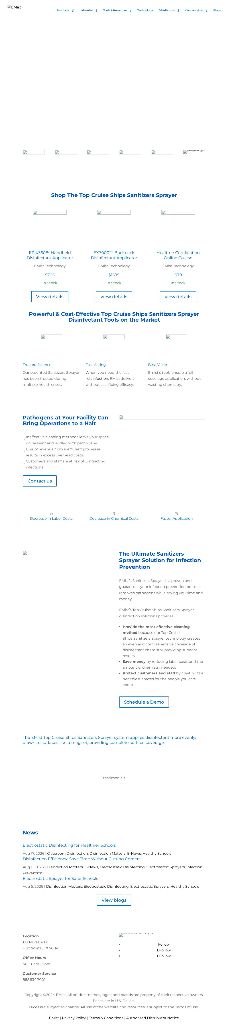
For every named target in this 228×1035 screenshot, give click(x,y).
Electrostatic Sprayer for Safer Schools (60, 878)
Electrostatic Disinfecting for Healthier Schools (69, 845)
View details (49, 296)
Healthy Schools (156, 853)
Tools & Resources (115, 10)
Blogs (217, 10)
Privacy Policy (74, 1018)
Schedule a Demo (144, 702)
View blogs (114, 900)
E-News (134, 853)
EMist (54, 1018)
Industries (86, 10)
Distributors (167, 10)
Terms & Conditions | (107, 1018)
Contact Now (194, 10)
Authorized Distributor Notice (152, 1018)
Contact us (40, 481)
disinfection (97, 378)
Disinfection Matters (108, 853)
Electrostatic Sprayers (165, 867)
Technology (145, 10)
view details (114, 296)
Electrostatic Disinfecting (122, 867)
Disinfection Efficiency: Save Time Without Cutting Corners (81, 858)
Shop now (39, 117)
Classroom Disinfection (67, 853)
